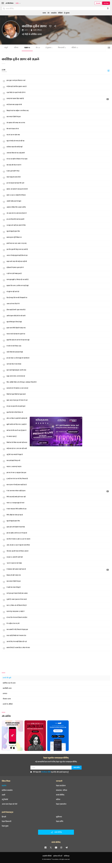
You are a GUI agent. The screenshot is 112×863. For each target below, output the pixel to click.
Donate (98, 3)
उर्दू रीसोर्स (5, 799)
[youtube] (56, 847)
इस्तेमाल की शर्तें (57, 856)
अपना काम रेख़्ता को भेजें (9, 804)
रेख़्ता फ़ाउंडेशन (61, 785)
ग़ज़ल (27, 47)
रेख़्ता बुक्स (5, 826)
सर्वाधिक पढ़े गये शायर (9, 683)
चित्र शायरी (62, 47)
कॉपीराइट (66, 856)
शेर (38, 47)
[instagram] (61, 847)
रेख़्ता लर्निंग (59, 821)
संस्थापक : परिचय (61, 790)
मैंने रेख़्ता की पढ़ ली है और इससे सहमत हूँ (50, 772)
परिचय (16, 47)
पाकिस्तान (39, 30)
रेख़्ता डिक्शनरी (6, 821)
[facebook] (45, 847)
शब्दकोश (54, 13)
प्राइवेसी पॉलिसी (47, 856)
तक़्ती (3, 795)
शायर (44, 13)
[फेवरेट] (50, 26)
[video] (107, 99)
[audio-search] (108, 8)
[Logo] (9, 3)
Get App (106, 3)
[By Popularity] (108, 70)
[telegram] (66, 847)
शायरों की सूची (7, 678)
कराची (34, 30)
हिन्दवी (4, 817)
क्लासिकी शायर (7, 688)
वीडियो (75, 47)
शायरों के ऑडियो (8, 704)
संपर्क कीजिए (60, 795)
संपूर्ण (6, 47)
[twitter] (50, 847)
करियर (58, 799)
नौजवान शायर (7, 699)
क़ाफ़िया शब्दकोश (7, 790)
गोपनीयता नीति (46, 772)
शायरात (5, 694)
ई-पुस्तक (49, 47)
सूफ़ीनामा (59, 817)
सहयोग (4, 785)
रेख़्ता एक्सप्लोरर (61, 804)
